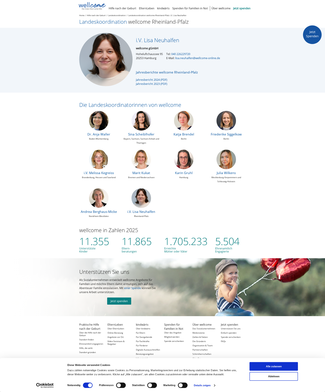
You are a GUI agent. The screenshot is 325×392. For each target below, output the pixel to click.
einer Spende (132, 288)
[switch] (121, 385)
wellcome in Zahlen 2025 (108, 230)
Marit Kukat (141, 173)
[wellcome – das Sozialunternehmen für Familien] (92, 6)
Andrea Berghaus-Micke (99, 211)
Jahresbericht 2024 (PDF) (151, 80)
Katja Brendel (184, 134)
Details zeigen (202, 385)
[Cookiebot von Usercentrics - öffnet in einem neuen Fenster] (45, 385)
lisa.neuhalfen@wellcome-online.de (197, 58)
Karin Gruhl (184, 173)
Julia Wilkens (226, 173)
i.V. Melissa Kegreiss (99, 173)
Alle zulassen (274, 366)
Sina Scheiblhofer (141, 134)
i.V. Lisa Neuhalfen (141, 211)
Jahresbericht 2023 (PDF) (151, 84)
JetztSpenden (312, 34)
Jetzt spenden (119, 301)
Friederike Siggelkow (226, 134)
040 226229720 (180, 54)
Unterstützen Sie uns (104, 271)
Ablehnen (273, 376)
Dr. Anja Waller (98, 134)
